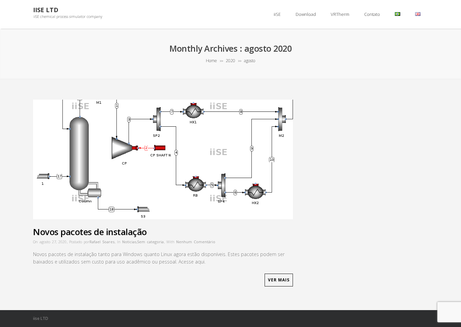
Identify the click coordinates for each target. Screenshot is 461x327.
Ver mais (279, 280)
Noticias (129, 241)
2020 (230, 61)
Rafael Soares (101, 241)
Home (211, 61)
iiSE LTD (45, 10)
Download (306, 14)
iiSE (277, 14)
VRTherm (340, 14)
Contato (372, 14)
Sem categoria (150, 241)
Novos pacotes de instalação (90, 232)
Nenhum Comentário (195, 241)
